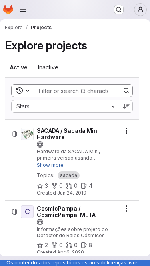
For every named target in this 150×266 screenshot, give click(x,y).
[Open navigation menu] (22, 9)
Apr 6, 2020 (70, 252)
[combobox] (65, 106)
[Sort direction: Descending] (126, 106)
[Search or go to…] (119, 9)
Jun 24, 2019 (71, 193)
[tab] (19, 67)
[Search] (126, 90)
